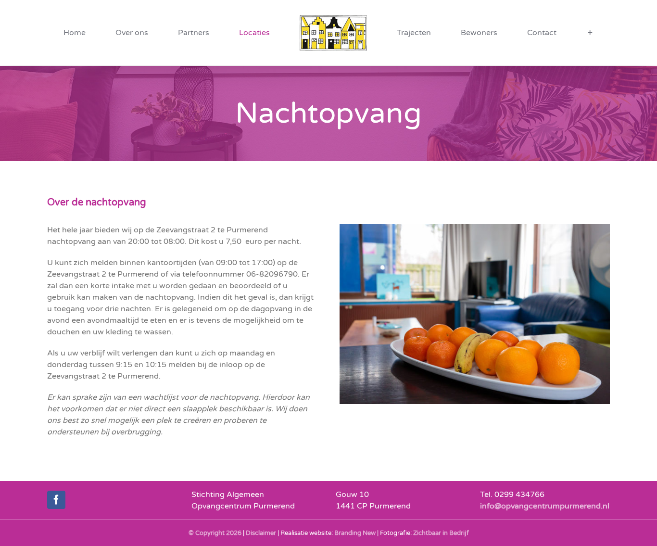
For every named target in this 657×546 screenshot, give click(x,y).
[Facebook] (56, 500)
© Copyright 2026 (215, 533)
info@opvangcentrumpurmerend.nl (544, 506)
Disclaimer (261, 533)
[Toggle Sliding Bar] (513, 33)
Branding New (355, 533)
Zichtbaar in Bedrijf (441, 533)
